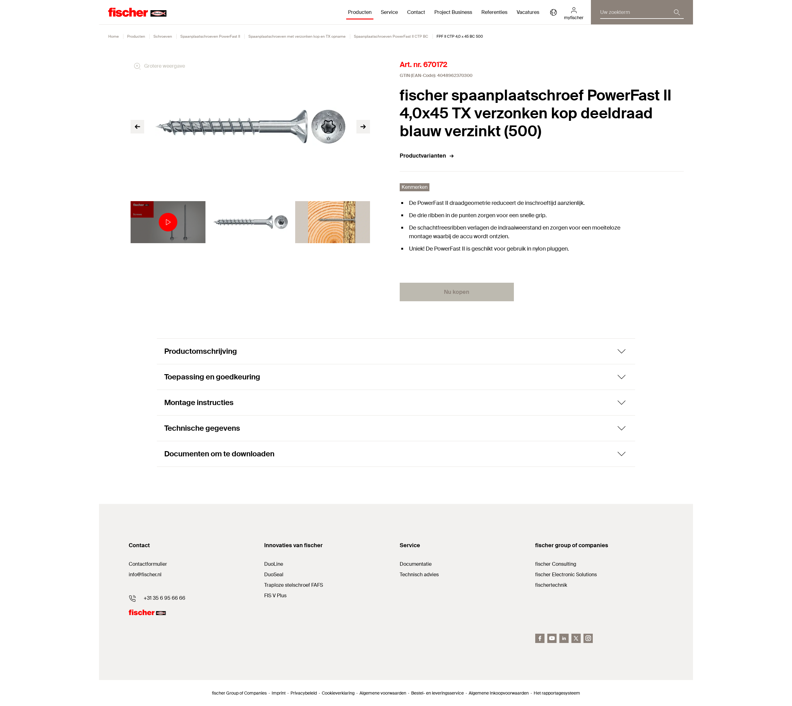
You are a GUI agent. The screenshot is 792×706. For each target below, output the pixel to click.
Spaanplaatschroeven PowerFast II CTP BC (391, 36)
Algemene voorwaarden (382, 693)
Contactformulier (148, 564)
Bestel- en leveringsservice (437, 693)
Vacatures (528, 12)
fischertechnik (551, 585)
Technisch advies (419, 574)
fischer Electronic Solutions (566, 574)
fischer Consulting (555, 564)
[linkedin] (564, 638)
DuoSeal (273, 574)
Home (113, 36)
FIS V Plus (275, 595)
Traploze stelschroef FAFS (293, 585)
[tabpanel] (168, 222)
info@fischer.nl (145, 574)
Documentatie (416, 564)
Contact (416, 12)
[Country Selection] (553, 12)
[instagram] (588, 638)
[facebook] (539, 638)
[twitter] (576, 638)
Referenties (494, 12)
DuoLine (273, 564)
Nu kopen (456, 292)
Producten (136, 36)
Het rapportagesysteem (557, 693)
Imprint (279, 693)
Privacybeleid (304, 693)
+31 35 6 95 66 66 (164, 598)
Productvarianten (423, 155)
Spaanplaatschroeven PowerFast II (210, 36)
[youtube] (552, 638)
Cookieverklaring (338, 693)
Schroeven (162, 36)
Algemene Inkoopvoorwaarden (499, 693)
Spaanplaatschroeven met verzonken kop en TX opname (297, 36)
